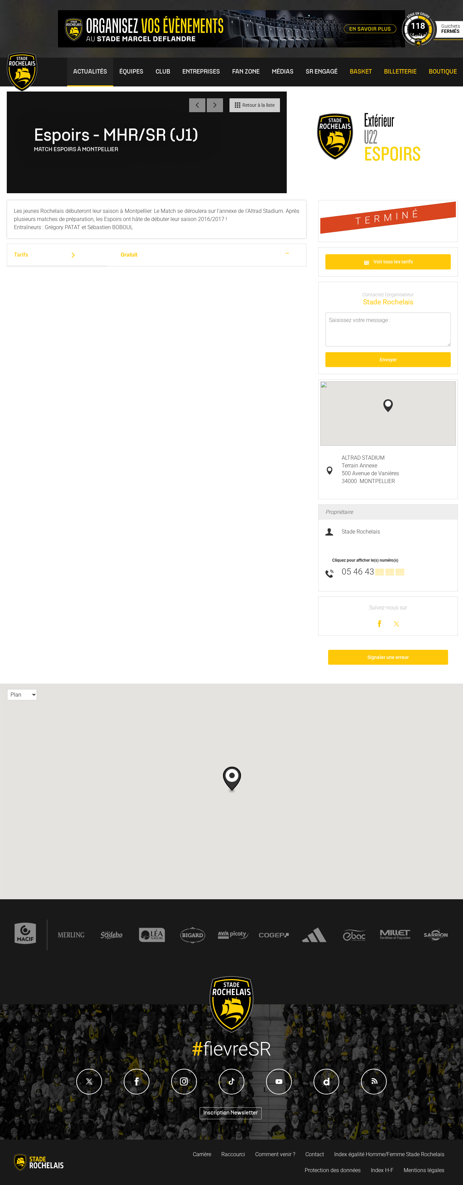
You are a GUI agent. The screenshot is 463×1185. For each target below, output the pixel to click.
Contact (314, 1154)
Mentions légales (424, 1170)
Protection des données (333, 1170)
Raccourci (233, 1154)
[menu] (90, 72)
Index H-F (382, 1170)
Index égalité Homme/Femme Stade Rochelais (389, 1154)
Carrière (202, 1154)
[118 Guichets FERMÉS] (432, 45)
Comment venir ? (275, 1154)
